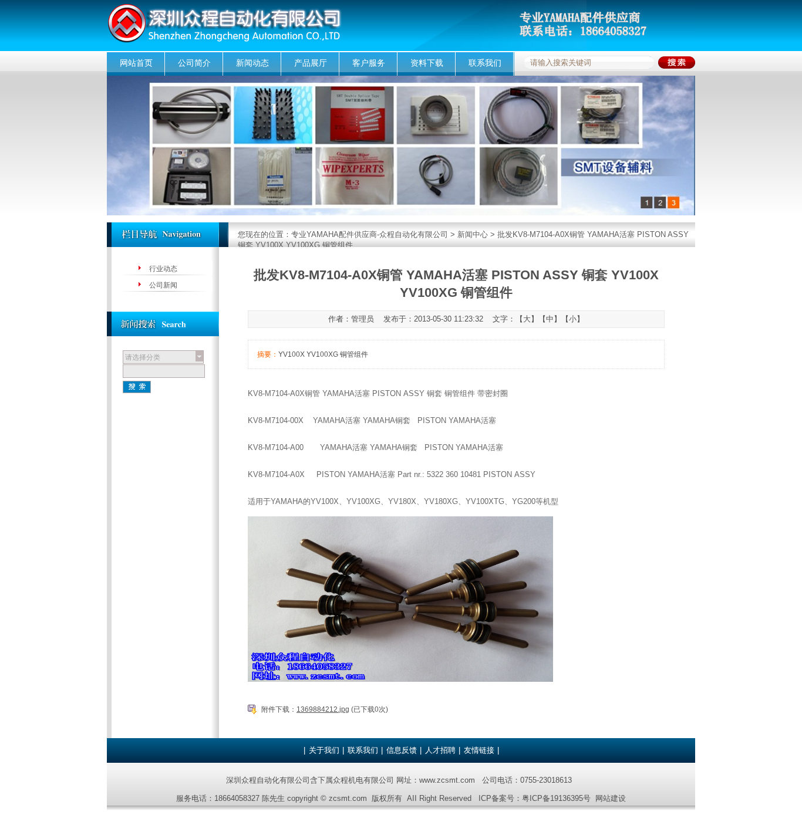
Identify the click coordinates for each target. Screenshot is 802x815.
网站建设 (610, 798)
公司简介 (194, 62)
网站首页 (136, 62)
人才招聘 (440, 750)
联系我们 (485, 62)
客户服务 (368, 62)
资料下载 (426, 62)
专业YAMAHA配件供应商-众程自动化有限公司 (369, 234)
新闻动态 (252, 62)
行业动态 (163, 269)
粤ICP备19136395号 (556, 798)
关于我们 (324, 750)
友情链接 (479, 750)
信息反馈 (401, 750)
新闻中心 (472, 234)
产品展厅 (310, 62)
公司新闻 (163, 285)
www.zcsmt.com (447, 780)
